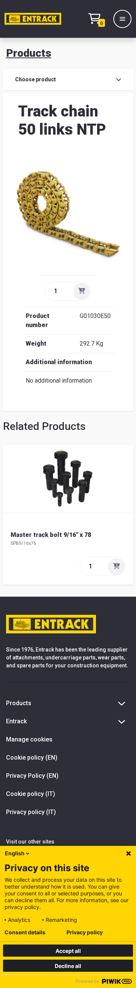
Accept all (68, 951)
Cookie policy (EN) (31, 757)
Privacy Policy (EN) (32, 775)
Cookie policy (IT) (30, 793)
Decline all (68, 966)
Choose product (35, 79)
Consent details (25, 932)
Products (28, 53)
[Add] (81, 291)
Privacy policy (84, 932)
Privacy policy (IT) (31, 812)
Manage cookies (29, 739)
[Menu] (122, 19)
